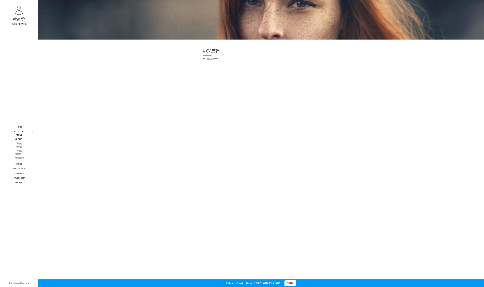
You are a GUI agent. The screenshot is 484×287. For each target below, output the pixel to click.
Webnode (15, 283)
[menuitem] (19, 126)
